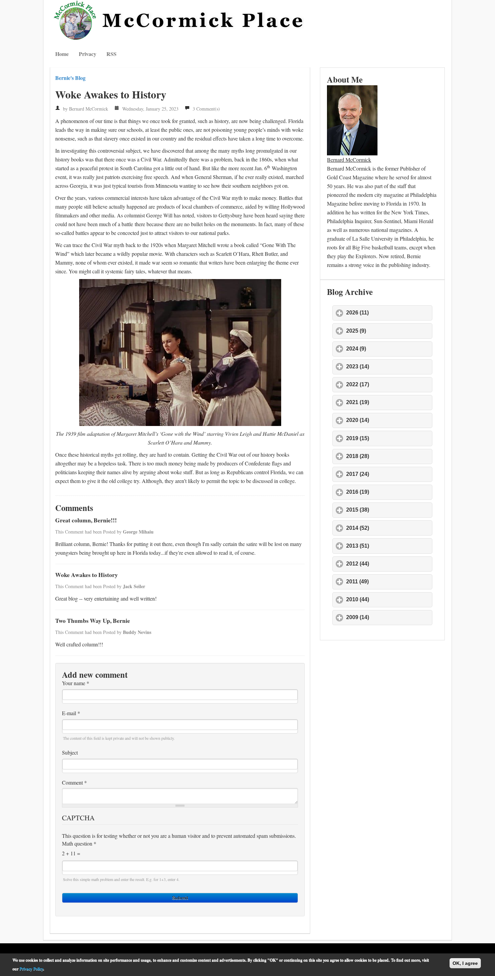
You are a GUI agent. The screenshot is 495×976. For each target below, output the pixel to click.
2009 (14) (389, 617)
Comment (74, 782)
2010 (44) (389, 599)
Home (62, 54)
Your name (75, 683)
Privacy (87, 54)
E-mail (71, 713)
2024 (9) (387, 349)
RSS (111, 54)
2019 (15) (389, 438)
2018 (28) (389, 456)
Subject (70, 752)
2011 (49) (388, 581)
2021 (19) (389, 402)
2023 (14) (389, 366)
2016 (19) (389, 492)
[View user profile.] (352, 119)
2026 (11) (388, 312)
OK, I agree (465, 963)
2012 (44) (389, 564)
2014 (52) (389, 528)
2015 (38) (389, 510)
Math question (79, 843)
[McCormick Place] (180, 20)
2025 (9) (387, 331)
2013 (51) (389, 546)
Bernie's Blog (70, 78)
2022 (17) (389, 384)
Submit (180, 898)
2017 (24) (389, 474)
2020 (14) (389, 420)
